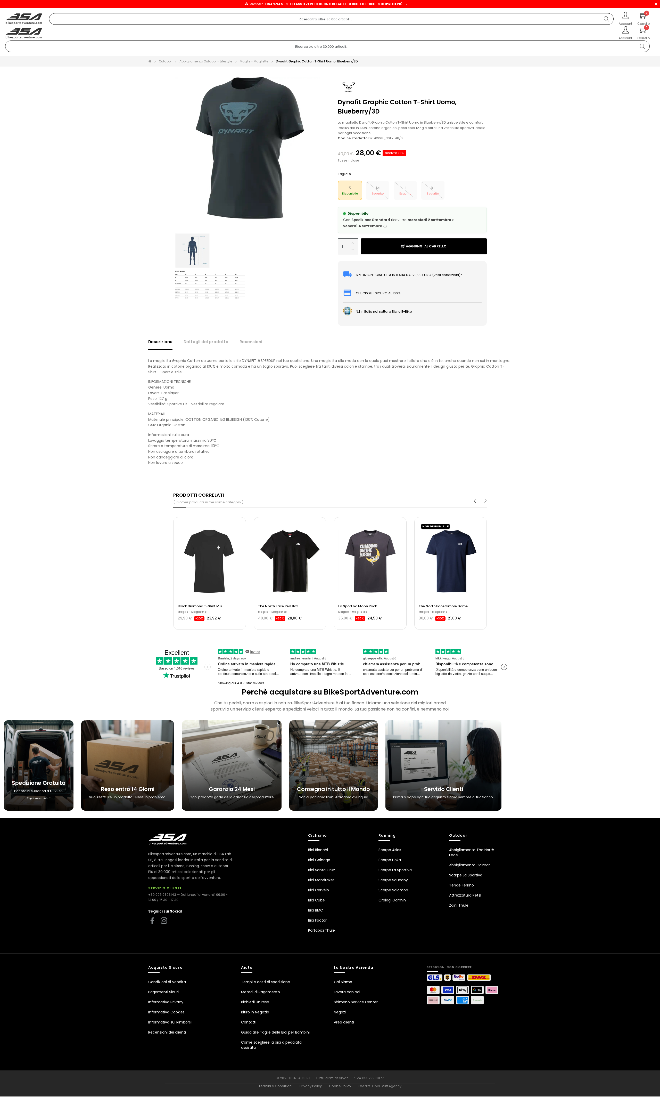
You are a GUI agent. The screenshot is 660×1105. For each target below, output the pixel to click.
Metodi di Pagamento (260, 992)
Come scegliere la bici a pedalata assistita (271, 1045)
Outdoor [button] (458, 835)
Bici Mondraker (321, 880)
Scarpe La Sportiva (395, 870)
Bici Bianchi (318, 849)
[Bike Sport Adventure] (24, 19)
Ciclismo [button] (317, 835)
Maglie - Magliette (272, 612)
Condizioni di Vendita (167, 982)
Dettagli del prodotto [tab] (206, 341)
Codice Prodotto (353, 138)
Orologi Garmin (392, 900)
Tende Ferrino (461, 885)
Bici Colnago (319, 859)
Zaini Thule (458, 905)
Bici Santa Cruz (321, 870)
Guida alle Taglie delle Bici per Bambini (275, 1032)
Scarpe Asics (389, 849)
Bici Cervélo (318, 890)
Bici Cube (316, 900)
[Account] (625, 16)
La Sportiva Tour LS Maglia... (201, 606)
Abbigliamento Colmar (469, 865)
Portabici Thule (321, 930)
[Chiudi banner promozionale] (656, 4)
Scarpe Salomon (393, 890)
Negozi (340, 1012)
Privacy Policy (311, 1086)
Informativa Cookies (166, 1012)
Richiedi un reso (255, 1002)
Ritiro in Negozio (255, 1012)
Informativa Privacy (165, 1002)
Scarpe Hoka (389, 859)
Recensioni (251, 341)
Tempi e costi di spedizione (265, 982)
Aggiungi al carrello (426, 246)
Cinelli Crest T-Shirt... (356, 606)
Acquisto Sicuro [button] (165, 967)
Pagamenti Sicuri (163, 992)
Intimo (183, 612)
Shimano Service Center (356, 1002)
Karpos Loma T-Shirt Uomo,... (443, 606)
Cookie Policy (340, 1086)
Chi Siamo (343, 982)
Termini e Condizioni (275, 1086)
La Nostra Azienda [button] (353, 967)
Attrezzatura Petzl (465, 895)
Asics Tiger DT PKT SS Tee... (280, 606)
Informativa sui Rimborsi (170, 1022)
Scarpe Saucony (393, 880)
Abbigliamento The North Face (471, 852)
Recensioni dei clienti (167, 1032)
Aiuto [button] (247, 967)
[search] (606, 19)
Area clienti (344, 1022)
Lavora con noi (347, 992)
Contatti (248, 1022)
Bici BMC (315, 910)
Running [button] (387, 835)
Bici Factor (317, 920)
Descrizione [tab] (160, 341)
